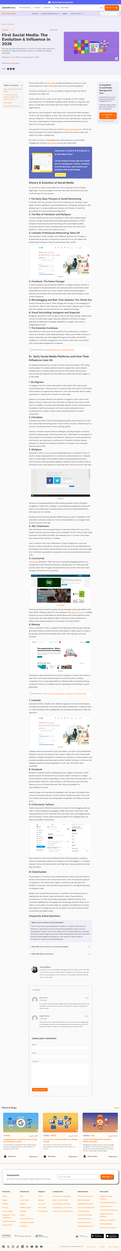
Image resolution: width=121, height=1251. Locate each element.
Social (11, 30)
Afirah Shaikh (92, 1156)
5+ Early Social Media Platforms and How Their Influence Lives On (11, 97)
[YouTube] (32, 1246)
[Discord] (41, 1246)
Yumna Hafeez (15, 63)
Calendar (5, 1204)
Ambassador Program (27, 1222)
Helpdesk (41, 1200)
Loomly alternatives (84, 1222)
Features (37, 7)
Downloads (23, 1226)
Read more (33, 1156)
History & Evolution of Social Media (13, 90)
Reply (87, 997)
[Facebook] (8, 69)
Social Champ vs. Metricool (62, 1204)
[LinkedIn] (14, 69)
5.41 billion (52, 83)
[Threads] (27, 1246)
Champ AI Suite (7, 1225)
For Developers (43, 1211)
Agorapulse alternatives (85, 1204)
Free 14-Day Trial (60, 174)
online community (78, 612)
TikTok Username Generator (109, 1210)
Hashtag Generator (106, 1224)
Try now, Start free (107, 116)
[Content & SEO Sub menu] (82, 13)
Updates (23, 1204)
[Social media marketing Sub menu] (58, 13)
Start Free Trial (110, 7)
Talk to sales (42, 1207)
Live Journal (60, 605)
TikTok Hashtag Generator (108, 1203)
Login (100, 7)
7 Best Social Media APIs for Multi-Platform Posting (97, 1140)
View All (116, 1108)
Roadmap (23, 1211)
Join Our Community (26, 1219)
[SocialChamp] (9, 8)
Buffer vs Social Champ (60, 1200)
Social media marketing (49, 14)
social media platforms (73, 129)
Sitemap (102, 1247)
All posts (35, 14)
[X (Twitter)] (8, 1246)
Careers (22, 1215)
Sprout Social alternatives (86, 1207)
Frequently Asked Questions (12, 106)
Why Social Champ (24, 7)
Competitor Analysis (9, 1221)
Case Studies (24, 1200)
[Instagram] (13, 1246)
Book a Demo (65, 7)
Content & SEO (75, 14)
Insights (65, 14)
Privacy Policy (91, 1247)
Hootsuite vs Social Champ (62, 1196)
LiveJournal (33, 562)
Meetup (32, 628)
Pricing (57, 7)
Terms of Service (113, 1247)
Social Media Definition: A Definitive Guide (59, 349)
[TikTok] (17, 1246)
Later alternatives (83, 1211)
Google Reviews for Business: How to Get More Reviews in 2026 (20, 1140)
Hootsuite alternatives (85, 1196)
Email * (34, 1053)
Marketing (10, 24)
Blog (3, 24)
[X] (11, 69)
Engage (4, 1200)
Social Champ (52, 143)
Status (40, 1196)
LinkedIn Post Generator (107, 1220)
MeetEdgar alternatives (85, 1226)
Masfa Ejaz (12, 1156)
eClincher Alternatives (85, 1215)
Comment (36, 1061)
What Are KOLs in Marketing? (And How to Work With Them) (65, 693)
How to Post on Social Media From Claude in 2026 (60, 1140)
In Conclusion (8, 103)
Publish (4, 1196)
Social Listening (7, 1211)
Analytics (5, 1207)
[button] (13, 85)
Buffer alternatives (84, 1200)
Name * (34, 1045)
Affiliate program (25, 1207)
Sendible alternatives (85, 1219)
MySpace (47, 453)
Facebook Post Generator (108, 1228)
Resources (47, 7)
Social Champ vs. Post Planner (63, 1207)
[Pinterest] (36, 1246)
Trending (46, 1135)
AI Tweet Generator (106, 1206)
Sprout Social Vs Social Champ (63, 1211)
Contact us (42, 1204)
